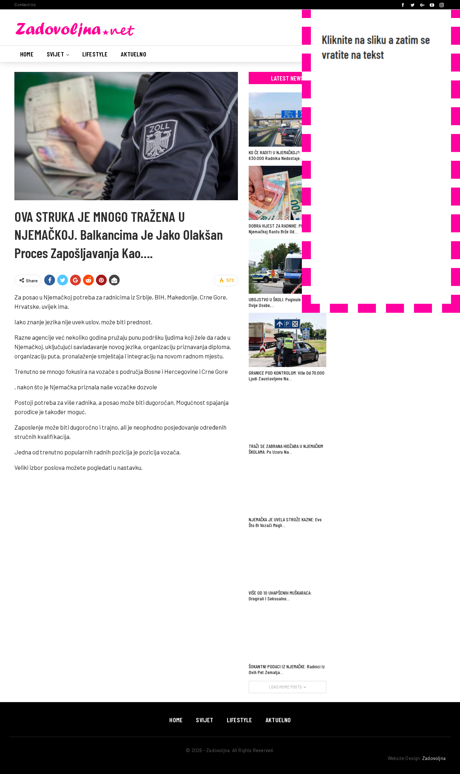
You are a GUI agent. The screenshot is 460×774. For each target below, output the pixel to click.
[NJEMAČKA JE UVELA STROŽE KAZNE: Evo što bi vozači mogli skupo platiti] (287, 486)
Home (26, 54)
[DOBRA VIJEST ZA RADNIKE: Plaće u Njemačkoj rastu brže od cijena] (287, 193)
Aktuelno (133, 54)
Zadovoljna (434, 758)
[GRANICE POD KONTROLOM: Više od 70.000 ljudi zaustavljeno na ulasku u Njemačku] (287, 340)
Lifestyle (95, 54)
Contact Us (25, 4)
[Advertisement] (374, 185)
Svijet (55, 54)
